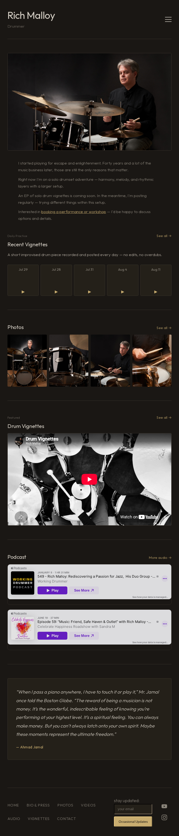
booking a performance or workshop (73, 211)
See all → (164, 236)
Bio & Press (38, 805)
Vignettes (39, 818)
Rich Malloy (31, 15)
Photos (65, 805)
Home (13, 805)
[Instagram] (164, 817)
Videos (88, 805)
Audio (13, 818)
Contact (66, 818)
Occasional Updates (133, 821)
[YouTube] (164, 806)
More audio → (160, 557)
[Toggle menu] (168, 19)
